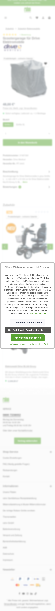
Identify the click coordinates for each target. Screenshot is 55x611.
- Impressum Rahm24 (17, 343)
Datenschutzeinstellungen (28, 322)
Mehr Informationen (37, 313)
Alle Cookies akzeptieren (28, 337)
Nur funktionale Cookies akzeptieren (27, 330)
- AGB (45, 343)
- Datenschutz (34, 343)
